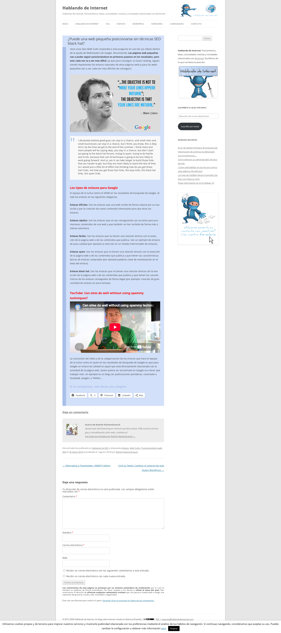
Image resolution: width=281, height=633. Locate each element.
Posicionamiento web (151, 448)
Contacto (196, 23)
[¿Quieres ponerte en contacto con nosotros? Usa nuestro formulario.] (198, 219)
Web (64, 557)
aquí (163, 628)
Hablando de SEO (100, 448)
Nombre (67, 532)
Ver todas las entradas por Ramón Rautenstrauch (110, 436)
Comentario (69, 496)
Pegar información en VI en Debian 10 (196, 183)
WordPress (138, 23)
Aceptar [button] (174, 628)
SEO (108, 23)
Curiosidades (177, 23)
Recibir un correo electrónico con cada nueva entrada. (96, 576)
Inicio (65, 23)
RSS (157, 619)
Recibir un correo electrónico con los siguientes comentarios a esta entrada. (107, 570)
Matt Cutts (135, 448)
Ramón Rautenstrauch (127, 452)
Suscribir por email (190, 126)
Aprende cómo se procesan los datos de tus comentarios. (128, 600)
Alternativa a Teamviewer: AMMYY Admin (86, 465)
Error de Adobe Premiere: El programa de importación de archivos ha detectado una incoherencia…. (197, 151)
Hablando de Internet (84, 8)
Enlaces (125, 448)
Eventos (121, 23)
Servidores (157, 23)
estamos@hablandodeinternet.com (177, 619)
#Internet (199, 58)
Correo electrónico (73, 545)
